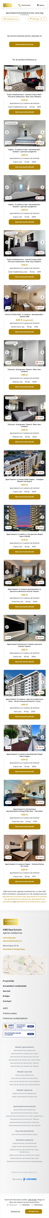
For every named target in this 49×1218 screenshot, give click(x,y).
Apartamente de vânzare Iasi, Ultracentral (24, 1060)
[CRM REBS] (30, 1179)
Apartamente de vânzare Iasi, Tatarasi (24, 1063)
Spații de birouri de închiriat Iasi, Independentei (24, 1161)
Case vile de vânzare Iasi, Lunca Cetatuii (24, 1081)
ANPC (5, 1008)
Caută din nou (12, 19)
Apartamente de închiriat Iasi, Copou (24, 1113)
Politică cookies (10, 1013)
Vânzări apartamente (24, 1047)
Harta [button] (40, 88)
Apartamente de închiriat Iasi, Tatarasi (24, 1119)
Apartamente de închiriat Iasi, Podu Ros (24, 1122)
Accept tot (33, 1211)
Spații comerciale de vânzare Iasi (24, 1097)
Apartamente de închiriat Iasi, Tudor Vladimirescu (24, 1116)
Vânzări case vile (24, 1072)
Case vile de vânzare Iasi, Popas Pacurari (24, 1084)
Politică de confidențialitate (15, 1018)
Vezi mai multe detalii (24, 112)
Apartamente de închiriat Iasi (24, 1110)
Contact (7, 1001)
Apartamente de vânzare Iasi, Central (25, 1066)
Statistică (26, 1205)
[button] (44, 19)
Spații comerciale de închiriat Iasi (24, 1146)
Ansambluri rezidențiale (14, 986)
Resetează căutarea (24, 44)
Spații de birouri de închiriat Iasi (24, 1143)
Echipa (6, 996)
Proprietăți (8, 981)
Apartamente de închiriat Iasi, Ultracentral (24, 1125)
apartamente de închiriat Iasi (14, 897)
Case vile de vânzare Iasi (24, 1075)
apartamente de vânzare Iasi (19, 899)
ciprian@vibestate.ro (12, 941)
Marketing (38, 1205)
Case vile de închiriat (24, 1131)
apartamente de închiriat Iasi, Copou (31, 902)
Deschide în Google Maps (14, 949)
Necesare (13, 1205)
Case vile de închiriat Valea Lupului (25, 1134)
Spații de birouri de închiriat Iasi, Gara (24, 1158)
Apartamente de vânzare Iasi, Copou (24, 1053)
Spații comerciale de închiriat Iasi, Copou (24, 1155)
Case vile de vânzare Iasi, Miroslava (24, 1078)
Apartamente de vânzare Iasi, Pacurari (24, 1057)
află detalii (32, 1200)
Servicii (6, 991)
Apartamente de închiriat (24, 1106)
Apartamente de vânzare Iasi (24, 1050)
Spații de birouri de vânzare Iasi (24, 1093)
